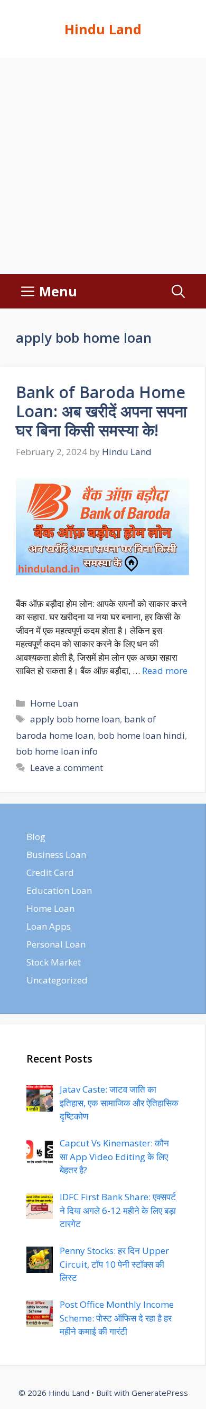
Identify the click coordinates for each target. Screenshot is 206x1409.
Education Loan (59, 890)
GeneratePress (160, 1392)
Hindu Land (103, 29)
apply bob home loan (75, 719)
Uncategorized (57, 980)
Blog (35, 837)
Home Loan (54, 703)
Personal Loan (56, 944)
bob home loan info (57, 751)
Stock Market (53, 962)
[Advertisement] (103, 166)
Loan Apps (48, 926)
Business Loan (56, 854)
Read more (165, 670)
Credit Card (50, 872)
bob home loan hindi (141, 735)
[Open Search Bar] (178, 291)
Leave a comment (66, 767)
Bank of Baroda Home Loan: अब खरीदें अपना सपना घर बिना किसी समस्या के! (101, 411)
